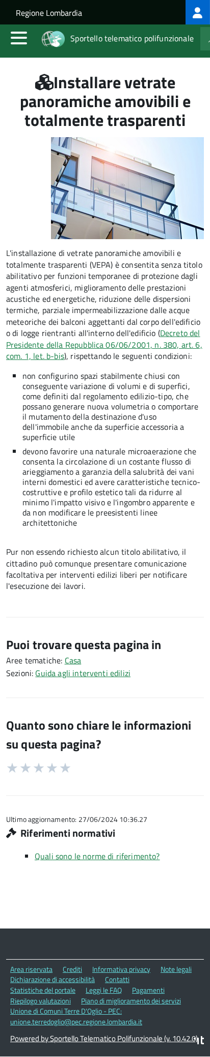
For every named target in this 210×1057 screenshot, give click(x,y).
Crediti (72, 969)
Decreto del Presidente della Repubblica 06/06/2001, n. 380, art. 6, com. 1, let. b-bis (104, 344)
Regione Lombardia (49, 13)
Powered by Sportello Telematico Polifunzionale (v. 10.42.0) (104, 1038)
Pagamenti (148, 990)
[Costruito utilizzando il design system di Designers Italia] (199, 1041)
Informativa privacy (121, 969)
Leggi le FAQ (104, 990)
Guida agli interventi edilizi (82, 673)
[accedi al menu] (19, 38)
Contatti (117, 979)
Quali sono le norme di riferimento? (97, 856)
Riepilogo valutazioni (40, 1000)
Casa (73, 660)
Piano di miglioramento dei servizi (131, 1000)
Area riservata (31, 969)
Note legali (176, 969)
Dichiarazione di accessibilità (52, 979)
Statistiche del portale (42, 990)
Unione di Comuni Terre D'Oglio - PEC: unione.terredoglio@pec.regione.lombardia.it (76, 1016)
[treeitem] (198, 12)
